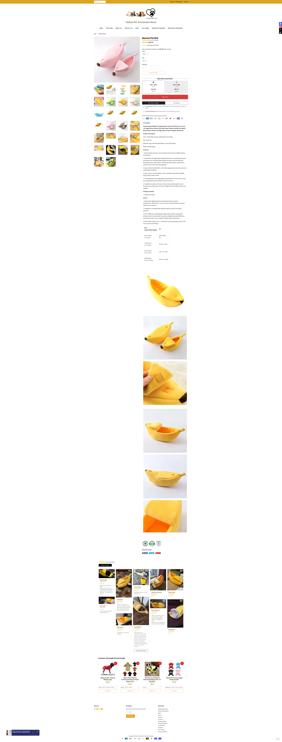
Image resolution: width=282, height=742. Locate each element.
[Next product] (186, 677)
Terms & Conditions (162, 731)
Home (101, 28)
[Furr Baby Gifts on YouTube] (102, 709)
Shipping (144, 45)
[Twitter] (280, 29)
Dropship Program (158, 28)
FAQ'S (137, 28)
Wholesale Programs (175, 28)
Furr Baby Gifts (140, 736)
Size (143, 58)
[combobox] (107, 687)
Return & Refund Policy (163, 711)
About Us (119, 28)
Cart (187, 1)
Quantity (144, 64)
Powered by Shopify (148, 736)
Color (143, 51)
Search (159, 715)
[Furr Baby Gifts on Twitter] (95, 709)
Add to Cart (107, 691)
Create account (178, 1)
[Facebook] (280, 23)
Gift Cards (145, 28)
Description (146, 123)
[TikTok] (280, 32)
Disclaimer (160, 727)
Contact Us (128, 28)
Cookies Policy (161, 725)
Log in (171, 1)
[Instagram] (280, 26)
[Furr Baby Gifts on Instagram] (99, 709)
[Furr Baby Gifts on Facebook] (97, 709)
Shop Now (109, 28)
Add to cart (165, 97)
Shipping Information (163, 709)
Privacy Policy (161, 729)
